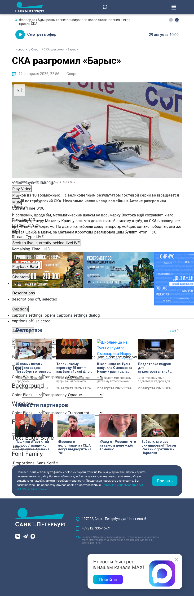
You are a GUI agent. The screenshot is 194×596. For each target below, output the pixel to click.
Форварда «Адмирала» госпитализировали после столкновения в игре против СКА (74, 22)
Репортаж (29, 330)
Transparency (55, 376)
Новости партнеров (41, 405)
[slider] (97, 228)
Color (17, 394)
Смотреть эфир (41, 34)
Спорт (71, 74)
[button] (177, 20)
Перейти (108, 579)
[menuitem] (97, 315)
